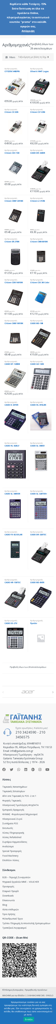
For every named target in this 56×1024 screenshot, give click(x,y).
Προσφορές (8, 886)
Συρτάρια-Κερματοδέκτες (14, 841)
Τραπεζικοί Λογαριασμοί (14, 927)
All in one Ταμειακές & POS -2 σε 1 (19, 795)
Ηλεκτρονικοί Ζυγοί (12, 818)
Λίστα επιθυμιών (10, 909)
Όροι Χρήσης (8, 914)
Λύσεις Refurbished (11, 837)
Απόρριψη (28, 31)
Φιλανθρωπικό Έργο (12, 918)
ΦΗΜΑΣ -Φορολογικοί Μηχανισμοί (19, 814)
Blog (4, 904)
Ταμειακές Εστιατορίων (13, 791)
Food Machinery (10, 855)
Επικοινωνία (8, 900)
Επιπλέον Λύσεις (10, 860)
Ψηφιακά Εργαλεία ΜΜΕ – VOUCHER (20, 881)
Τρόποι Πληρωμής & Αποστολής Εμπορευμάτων (26, 923)
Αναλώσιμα (8, 846)
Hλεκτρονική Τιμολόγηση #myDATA (20, 805)
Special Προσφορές (12, 851)
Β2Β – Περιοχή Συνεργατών (16, 877)
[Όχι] (52, 1011)
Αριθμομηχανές (11, 68)
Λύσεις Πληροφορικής (13, 832)
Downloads (8, 895)
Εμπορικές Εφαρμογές (13, 809)
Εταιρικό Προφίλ (10, 891)
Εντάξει (29, 1019)
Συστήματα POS (10, 823)
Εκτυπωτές (7, 828)
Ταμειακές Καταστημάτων (14, 786)
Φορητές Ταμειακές (11, 800)
